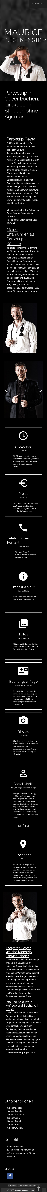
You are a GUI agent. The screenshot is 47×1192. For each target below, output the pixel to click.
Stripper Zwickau (15, 1128)
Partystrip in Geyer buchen (29, 1185)
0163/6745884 (16, 1146)
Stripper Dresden (15, 1111)
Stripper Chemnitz (15, 1114)
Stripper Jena (13, 1118)
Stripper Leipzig (14, 1108)
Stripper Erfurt (13, 1124)
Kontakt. (21, 203)
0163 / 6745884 (21, 557)
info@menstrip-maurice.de (21, 1150)
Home (14, 1185)
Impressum (35, 1190)
